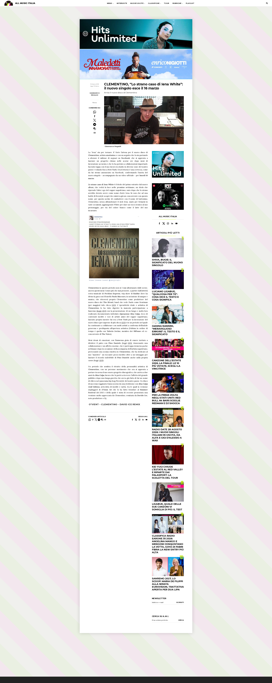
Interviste (122, 3)
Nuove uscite (137, 3)
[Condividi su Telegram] (94, 124)
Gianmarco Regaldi (95, 94)
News (109, 3)
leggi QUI (101, 311)
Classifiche (153, 3)
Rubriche (177, 3)
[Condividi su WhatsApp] (94, 112)
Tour (166, 3)
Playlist (190, 3)
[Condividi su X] (94, 120)
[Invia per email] (94, 132)
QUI (113, 305)
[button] (94, 128)
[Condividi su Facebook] (94, 116)
